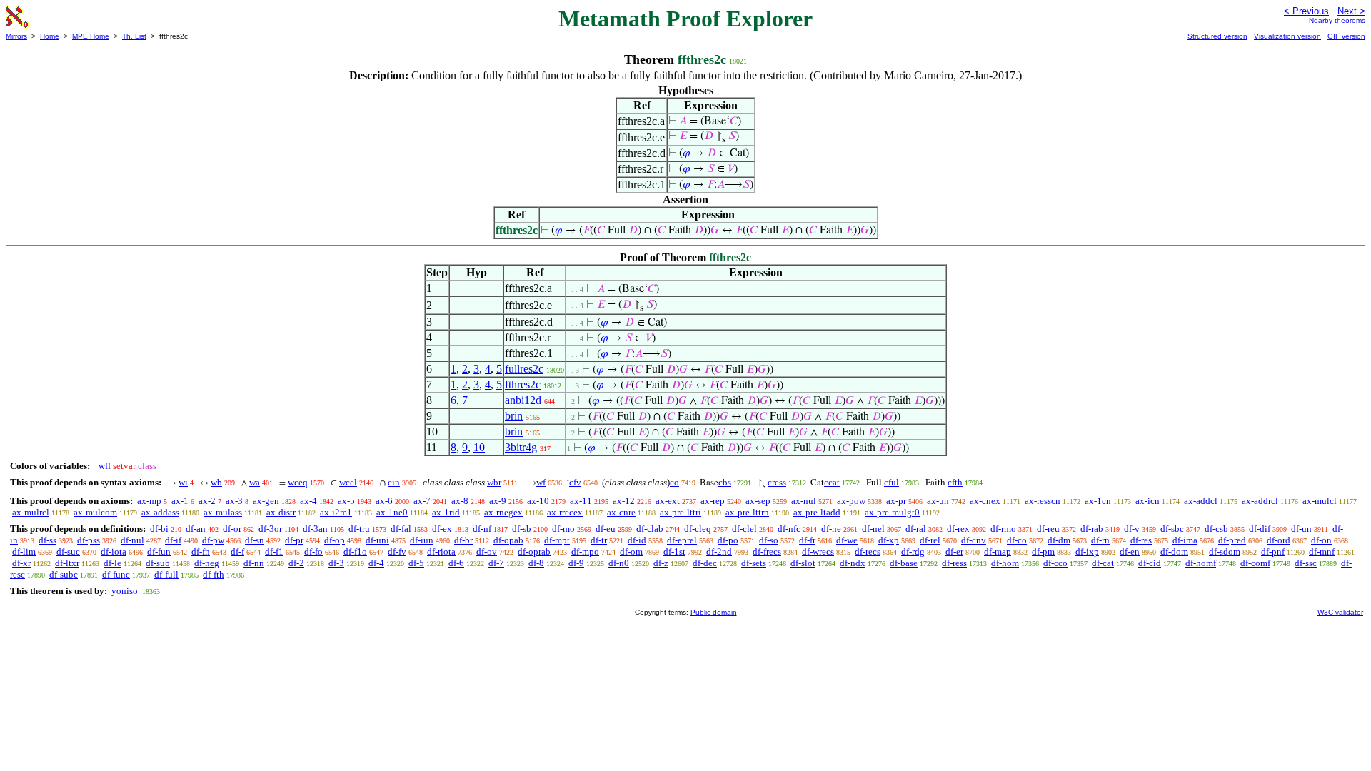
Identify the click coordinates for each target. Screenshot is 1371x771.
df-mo (563, 528)
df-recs (867, 551)
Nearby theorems (1337, 20)
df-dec (705, 563)
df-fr (807, 540)
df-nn (253, 563)
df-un (1301, 528)
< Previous (1306, 11)
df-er (954, 551)
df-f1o (355, 551)
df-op (334, 540)
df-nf (482, 528)
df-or (232, 528)
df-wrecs (818, 551)
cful (891, 482)
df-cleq (697, 528)
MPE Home (90, 36)
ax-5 (346, 500)
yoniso (124, 590)
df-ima (1184, 540)
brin (514, 416)
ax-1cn (1098, 500)
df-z (660, 563)
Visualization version (1287, 36)
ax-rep (712, 500)
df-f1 (274, 551)
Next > (1351, 11)
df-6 (456, 563)
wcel (348, 482)
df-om (631, 551)
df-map (997, 551)
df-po (728, 540)
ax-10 (538, 500)
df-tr (599, 540)
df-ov (486, 551)
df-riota (441, 551)
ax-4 (308, 500)
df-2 (296, 563)
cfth (955, 482)
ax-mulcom (95, 512)
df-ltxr (67, 563)
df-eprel (682, 540)
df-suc (68, 551)
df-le (112, 563)
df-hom (1005, 563)
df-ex (442, 528)
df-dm (1059, 540)
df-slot (802, 563)
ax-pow (851, 500)
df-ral (915, 528)
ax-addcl (1200, 500)
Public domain (713, 612)
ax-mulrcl (30, 512)
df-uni (377, 540)
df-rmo (1003, 528)
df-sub (158, 563)
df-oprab (534, 551)
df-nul (132, 540)
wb (216, 482)
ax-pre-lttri (680, 512)
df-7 (496, 563)
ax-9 (497, 500)
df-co (1017, 540)
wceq (298, 482)
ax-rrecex (565, 512)
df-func (116, 574)
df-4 (376, 563)
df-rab (1091, 528)
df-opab (508, 540)
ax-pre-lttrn (747, 512)
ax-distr (281, 512)
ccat (832, 482)
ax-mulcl (1319, 500)
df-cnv (973, 540)
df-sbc (1172, 528)
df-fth (213, 574)
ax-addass (160, 512)
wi (183, 482)
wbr (494, 482)
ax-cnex (985, 500)
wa (254, 482)
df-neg (206, 563)
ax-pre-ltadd (816, 512)
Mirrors (16, 36)
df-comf (1255, 563)
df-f (237, 551)
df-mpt (557, 540)
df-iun (421, 540)
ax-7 (422, 500)
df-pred (1232, 540)
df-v (1132, 528)
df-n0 (618, 563)
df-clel (744, 528)
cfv (575, 482)
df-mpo (585, 551)
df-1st (674, 551)
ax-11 (581, 500)
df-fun (159, 551)
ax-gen (266, 500)
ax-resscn (1042, 500)
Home (49, 36)
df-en (1130, 551)
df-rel (930, 540)
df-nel (873, 528)
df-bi (159, 528)
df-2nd (719, 551)
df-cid (1149, 563)
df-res (1141, 540)
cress (777, 482)
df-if (173, 540)
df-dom (1174, 551)
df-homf (1200, 563)
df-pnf (1273, 551)
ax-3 (234, 500)
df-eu (606, 528)
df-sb (521, 528)
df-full (166, 574)
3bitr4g (521, 447)
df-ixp (1087, 551)
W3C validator (1340, 612)
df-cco (1055, 563)
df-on (1321, 540)
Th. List (134, 36)
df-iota (113, 551)
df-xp (888, 540)
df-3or (270, 528)
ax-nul (803, 500)
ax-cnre (621, 512)
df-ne (831, 528)
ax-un (938, 500)
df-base (904, 563)
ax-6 (384, 500)
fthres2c (523, 384)
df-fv (397, 551)
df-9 (576, 563)
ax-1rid (446, 512)
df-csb (1216, 528)
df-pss (88, 540)
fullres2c (524, 369)
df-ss (47, 540)
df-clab (649, 528)
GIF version (1346, 36)
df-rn (1100, 540)
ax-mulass (223, 512)
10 (479, 447)
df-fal (401, 528)
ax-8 (459, 500)
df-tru (359, 528)
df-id (637, 540)
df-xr (21, 563)
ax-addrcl (1260, 500)
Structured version (1217, 36)
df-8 (536, 563)
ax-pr (896, 500)
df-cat (1103, 563)
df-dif (1259, 528)
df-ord (1278, 540)
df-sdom (1224, 551)
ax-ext (668, 500)
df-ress (954, 563)
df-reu (1048, 528)
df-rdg (913, 551)
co (674, 482)
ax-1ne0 (392, 512)
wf (541, 482)
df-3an (315, 528)
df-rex (958, 528)
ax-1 (180, 500)
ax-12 (624, 500)
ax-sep (757, 500)
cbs (724, 482)
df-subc (63, 574)
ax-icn (1147, 500)
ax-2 (207, 500)
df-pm (1043, 551)
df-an (196, 528)
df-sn (254, 540)
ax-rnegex (503, 512)
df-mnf (1322, 551)
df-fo (313, 551)
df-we (847, 540)
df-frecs (767, 551)
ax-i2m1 (336, 512)
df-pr (294, 540)
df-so (768, 540)
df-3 (336, 563)
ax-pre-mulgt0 (892, 512)
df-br (463, 540)
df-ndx (852, 563)
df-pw (213, 540)
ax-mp (149, 500)
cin (394, 482)
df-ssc (1306, 563)
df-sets (753, 563)
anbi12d (523, 400)
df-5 (416, 563)
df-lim (24, 551)
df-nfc (789, 528)
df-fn (200, 551)
